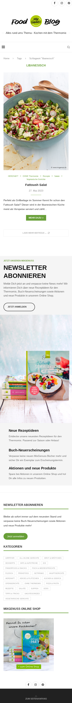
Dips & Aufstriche (29, 563)
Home (6, 58)
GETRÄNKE (39, 573)
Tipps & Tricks (12, 594)
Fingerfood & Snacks (16, 568)
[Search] (68, 47)
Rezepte (9, 588)
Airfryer (9, 558)
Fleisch (9, 573)
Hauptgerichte (56, 573)
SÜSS (46, 588)
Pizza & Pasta (52, 583)
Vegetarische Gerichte (17, 599)
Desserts (10, 563)
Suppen (34, 588)
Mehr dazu (35, 218)
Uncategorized (32, 594)
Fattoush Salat (36, 185)
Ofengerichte (12, 583)
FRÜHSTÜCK (23, 573)
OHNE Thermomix (33, 583)
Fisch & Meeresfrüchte (43, 568)
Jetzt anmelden (15, 536)
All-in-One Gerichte (29, 558)
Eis (44, 563)
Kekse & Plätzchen (29, 578)
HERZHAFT (10, 578)
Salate (22, 588)
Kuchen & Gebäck (52, 578)
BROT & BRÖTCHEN (52, 558)
